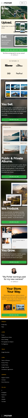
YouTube (3, 401)
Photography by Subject (7, 341)
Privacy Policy (4, 362)
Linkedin (3, 399)
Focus (2, 335)
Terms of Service (5, 360)
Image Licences (5, 367)
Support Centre (5, 377)
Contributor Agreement (7, 369)
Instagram (3, 392)
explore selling (14, 119)
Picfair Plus (4, 324)
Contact (3, 380)
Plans (2, 327)
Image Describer (5, 352)
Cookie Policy (4, 365)
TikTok (3, 397)
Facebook (3, 394)
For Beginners (4, 344)
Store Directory (5, 382)
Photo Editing (4, 339)
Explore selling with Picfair (14, 50)
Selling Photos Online (6, 337)
